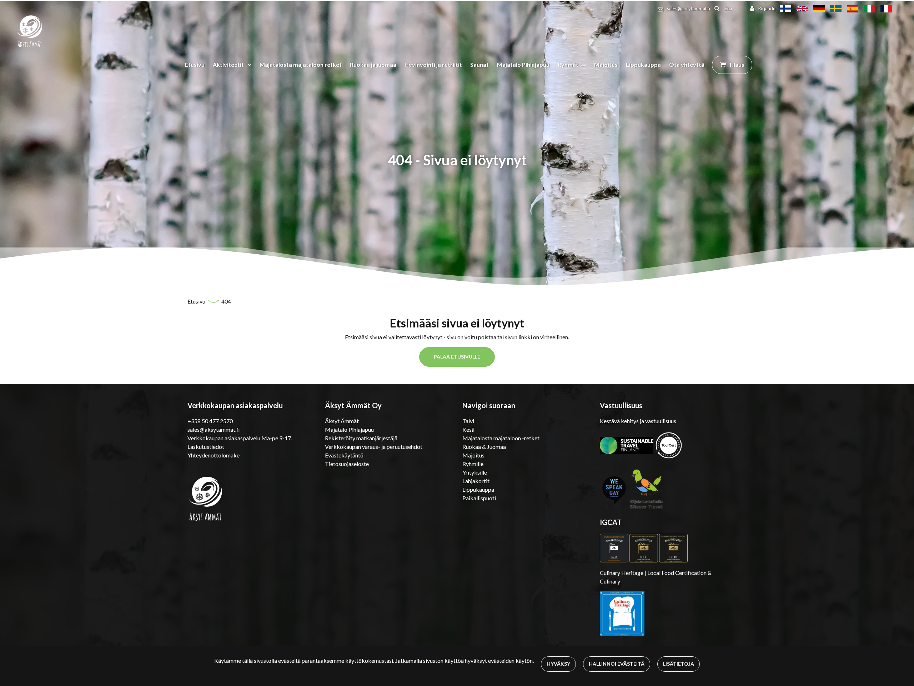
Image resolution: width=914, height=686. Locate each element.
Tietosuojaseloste (347, 463)
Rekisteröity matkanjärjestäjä (361, 438)
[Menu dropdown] (248, 64)
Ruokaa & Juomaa (484, 446)
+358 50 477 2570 (210, 420)
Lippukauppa (643, 64)
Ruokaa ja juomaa (373, 64)
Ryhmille (472, 463)
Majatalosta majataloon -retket (500, 438)
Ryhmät (568, 64)
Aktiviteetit (229, 64)
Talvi (468, 420)
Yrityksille (474, 472)
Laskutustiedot (205, 446)
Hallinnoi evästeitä (616, 664)
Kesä (468, 429)
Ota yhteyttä (686, 64)
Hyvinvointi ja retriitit (433, 64)
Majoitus (606, 64)
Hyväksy (558, 664)
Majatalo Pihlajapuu (523, 64)
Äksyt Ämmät (342, 420)
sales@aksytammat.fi (688, 8)
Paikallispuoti (479, 498)
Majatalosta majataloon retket (301, 64)
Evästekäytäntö (344, 455)
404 (226, 301)
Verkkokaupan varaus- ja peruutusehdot (373, 446)
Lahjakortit (475, 480)
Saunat (479, 64)
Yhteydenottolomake (213, 455)
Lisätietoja (678, 664)
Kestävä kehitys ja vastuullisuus (638, 420)
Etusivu (195, 64)
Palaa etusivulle (457, 357)
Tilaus (736, 64)
